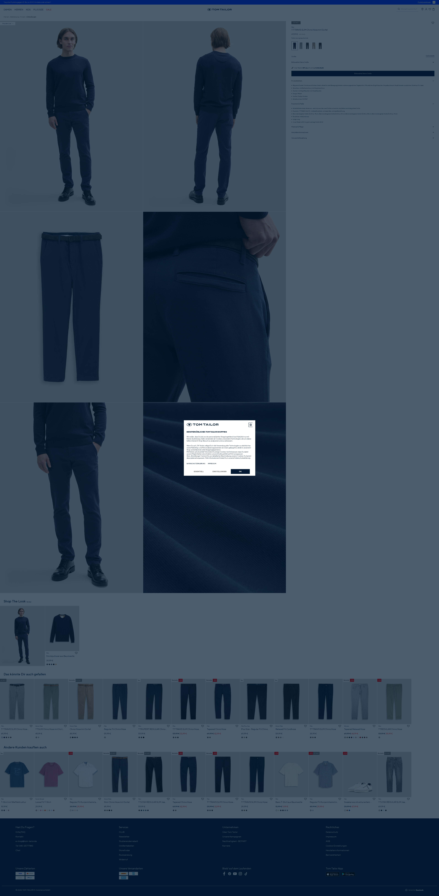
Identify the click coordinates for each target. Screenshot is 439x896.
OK (240, 471)
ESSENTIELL (199, 471)
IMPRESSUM (212, 463)
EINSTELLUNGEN (219, 471)
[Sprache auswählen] (251, 425)
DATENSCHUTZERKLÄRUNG (196, 463)
